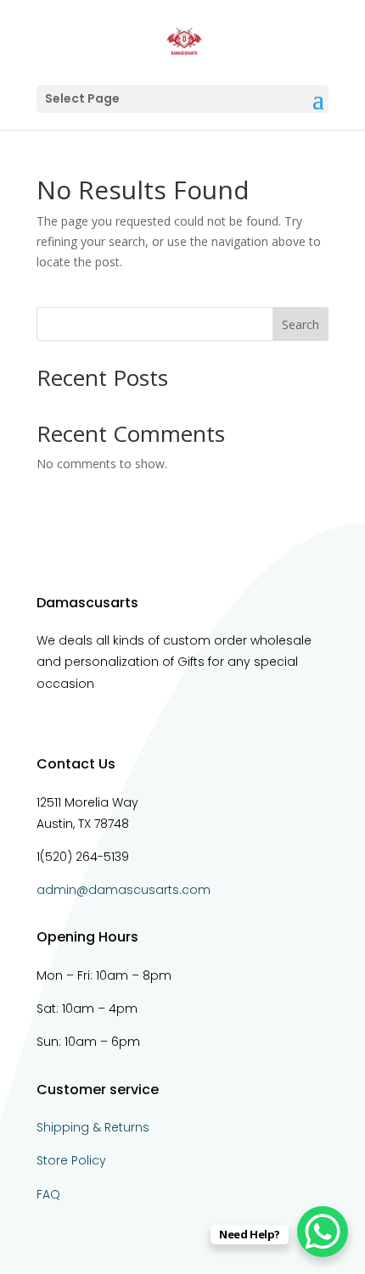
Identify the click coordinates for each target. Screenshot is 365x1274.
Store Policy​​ (71, 1160)
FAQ (48, 1194)
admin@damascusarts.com (123, 889)
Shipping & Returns (92, 1127)
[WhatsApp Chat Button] (322, 1231)
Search (300, 324)
